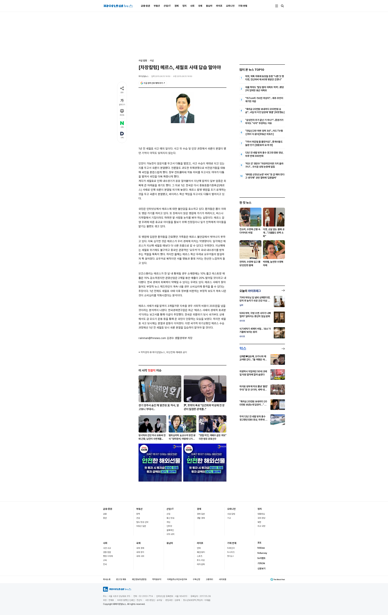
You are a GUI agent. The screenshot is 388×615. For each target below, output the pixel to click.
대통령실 (261, 514)
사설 (152, 60)
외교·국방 (261, 526)
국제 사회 (140, 556)
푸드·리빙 (201, 560)
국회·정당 (261, 518)
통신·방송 (170, 518)
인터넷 (169, 526)
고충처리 (209, 579)
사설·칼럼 (231, 514)
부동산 (157, 5)
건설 (138, 518)
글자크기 (122, 105)
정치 (184, 5)
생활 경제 (201, 518)
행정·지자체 (108, 556)
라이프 (219, 5)
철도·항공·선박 (142, 522)
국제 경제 (140, 548)
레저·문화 (201, 564)
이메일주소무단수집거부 (177, 579)
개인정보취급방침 (139, 579)
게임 (168, 522)
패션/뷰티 (201, 552)
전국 (105, 564)
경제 (176, 5)
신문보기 (261, 568)
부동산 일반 (141, 526)
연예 (199, 548)
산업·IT (167, 5)
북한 (259, 522)
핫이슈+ (230, 556)
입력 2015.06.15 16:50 (160, 76)
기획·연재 (242, 5)
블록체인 (170, 530)
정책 (138, 514)
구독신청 (196, 579)
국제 (200, 5)
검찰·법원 (107, 552)
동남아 (209, 5)
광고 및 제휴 (121, 579)
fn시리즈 (231, 552)
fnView (261, 548)
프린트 (122, 115)
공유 (122, 92)
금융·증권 (145, 5)
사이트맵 (222, 579)
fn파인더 (231, 548)
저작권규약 (156, 579)
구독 (122, 127)
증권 (105, 518)
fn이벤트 (262, 558)
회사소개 (106, 579)
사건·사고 (107, 548)
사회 (192, 5)
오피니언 (230, 5)
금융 (105, 514)
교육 (105, 560)
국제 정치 (140, 552)
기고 (229, 518)
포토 (259, 542)
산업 (168, 514)
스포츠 (199, 556)
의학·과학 (170, 534)
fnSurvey (262, 553)
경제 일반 (201, 514)
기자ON (261, 563)
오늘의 (250, 291)
